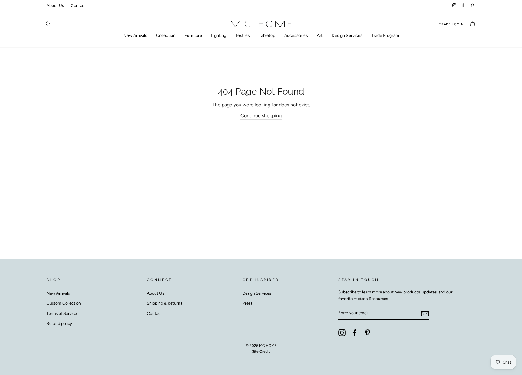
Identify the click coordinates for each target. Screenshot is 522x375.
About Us (55, 5)
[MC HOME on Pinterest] (367, 332)
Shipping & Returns (164, 303)
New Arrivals (135, 35)
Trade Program (385, 35)
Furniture (193, 35)
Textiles (242, 35)
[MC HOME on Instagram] (342, 332)
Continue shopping (261, 115)
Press (247, 303)
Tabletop (267, 35)
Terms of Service (62, 313)
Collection (166, 35)
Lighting (218, 35)
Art (320, 35)
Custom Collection (64, 303)
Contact (78, 5)
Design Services (347, 35)
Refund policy (59, 323)
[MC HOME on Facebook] (354, 332)
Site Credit (261, 351)
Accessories (296, 35)
